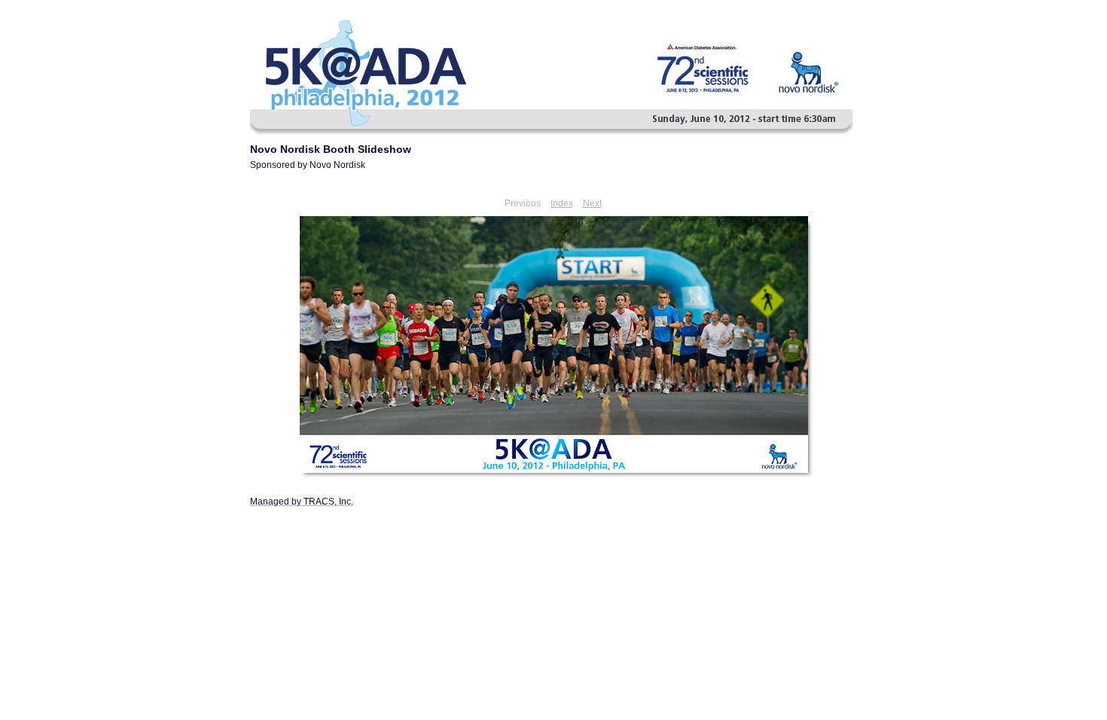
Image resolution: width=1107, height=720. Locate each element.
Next (592, 203)
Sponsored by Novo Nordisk (307, 165)
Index (561, 203)
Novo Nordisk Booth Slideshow (330, 149)
